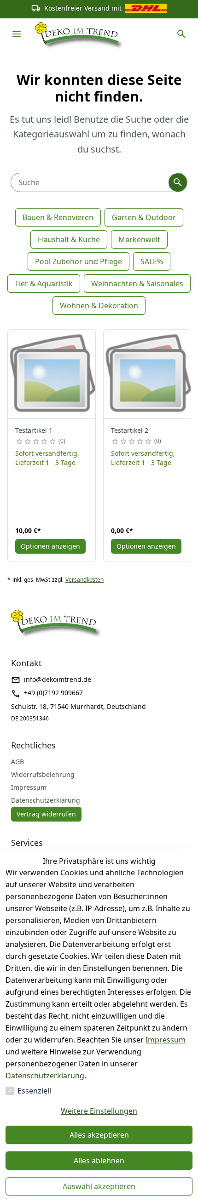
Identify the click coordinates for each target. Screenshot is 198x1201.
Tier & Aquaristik (44, 283)
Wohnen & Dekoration (99, 305)
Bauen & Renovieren (58, 217)
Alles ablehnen (99, 1161)
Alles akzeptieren (99, 1135)
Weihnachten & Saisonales (137, 283)
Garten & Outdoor (144, 217)
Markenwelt (139, 239)
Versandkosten (84, 580)
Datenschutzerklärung (45, 1076)
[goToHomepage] (79, 34)
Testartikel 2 (129, 430)
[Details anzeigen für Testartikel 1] (52, 374)
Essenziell (34, 1091)
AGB (17, 761)
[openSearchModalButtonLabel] (181, 34)
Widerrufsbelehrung (43, 774)
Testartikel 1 (33, 430)
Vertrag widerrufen (46, 814)
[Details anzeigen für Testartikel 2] (148, 374)
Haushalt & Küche (69, 239)
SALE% (151, 261)
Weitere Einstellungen (99, 1111)
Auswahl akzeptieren (99, 1186)
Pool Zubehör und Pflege (78, 261)
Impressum (166, 1040)
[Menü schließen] (16, 34)
